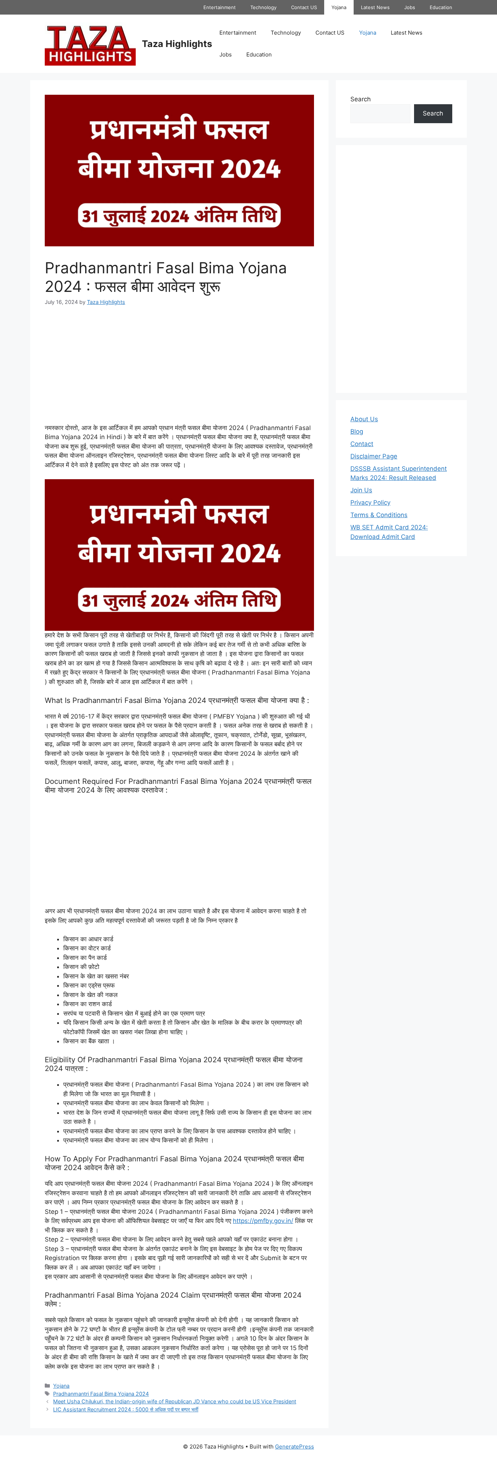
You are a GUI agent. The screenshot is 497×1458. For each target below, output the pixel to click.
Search (360, 99)
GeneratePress (294, 1446)
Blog (356, 431)
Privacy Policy (370, 502)
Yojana (338, 7)
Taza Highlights (177, 43)
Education (441, 7)
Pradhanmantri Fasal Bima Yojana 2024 (101, 1394)
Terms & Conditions (378, 515)
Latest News (375, 7)
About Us (364, 419)
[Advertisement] (179, 369)
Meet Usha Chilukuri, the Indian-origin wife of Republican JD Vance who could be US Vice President (174, 1401)
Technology (263, 7)
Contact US (304, 7)
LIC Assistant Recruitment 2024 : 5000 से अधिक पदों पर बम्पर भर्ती (125, 1409)
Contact (361, 443)
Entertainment (219, 7)
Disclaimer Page (373, 456)
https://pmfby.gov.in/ (263, 1220)
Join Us (361, 490)
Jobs (409, 7)
